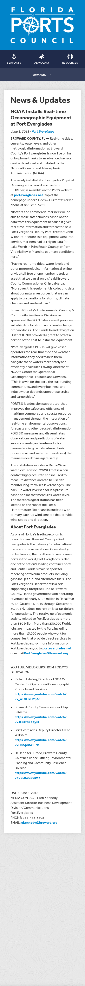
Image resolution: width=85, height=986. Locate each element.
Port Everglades (43, 131)
